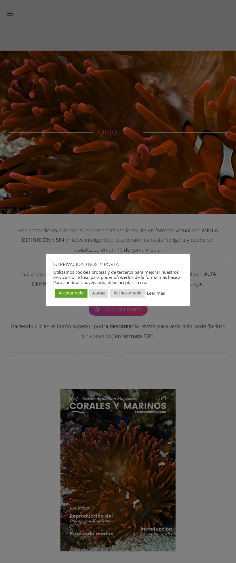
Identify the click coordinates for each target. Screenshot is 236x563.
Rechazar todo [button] (127, 293)
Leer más (156, 293)
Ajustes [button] (98, 293)
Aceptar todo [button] (71, 293)
